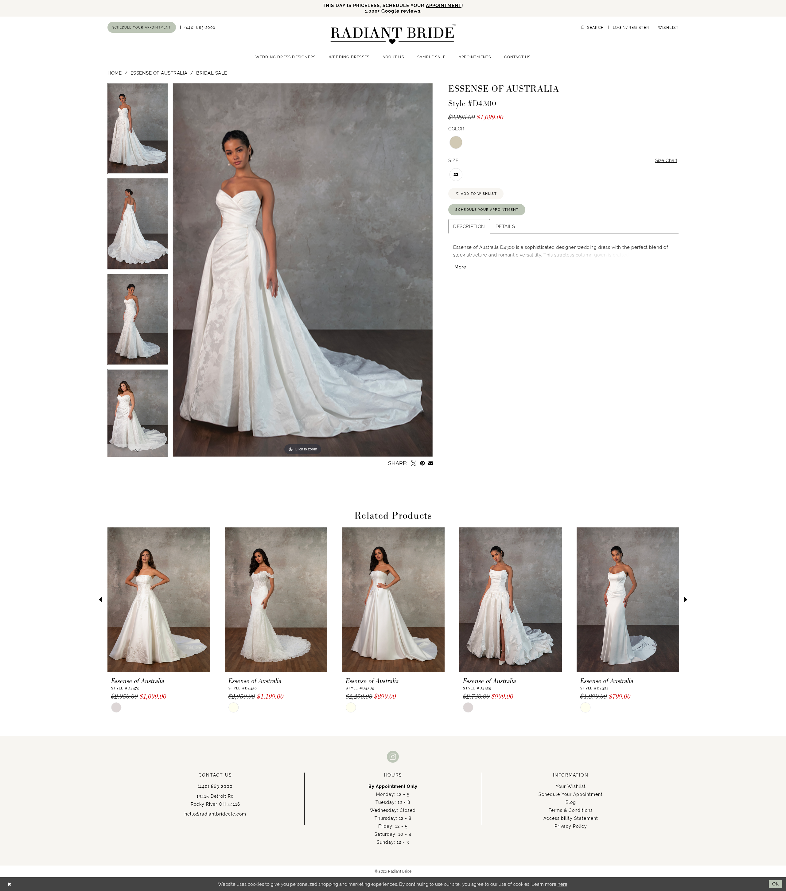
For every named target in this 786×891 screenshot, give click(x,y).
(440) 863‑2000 (215, 786)
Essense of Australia (159, 72)
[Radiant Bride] (393, 34)
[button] (631, 27)
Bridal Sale (211, 72)
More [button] (460, 266)
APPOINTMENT (443, 5)
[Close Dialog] (9, 884)
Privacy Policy (570, 826)
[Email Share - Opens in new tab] (430, 463)
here (562, 884)
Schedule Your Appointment (487, 209)
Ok (775, 883)
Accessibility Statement (570, 818)
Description (469, 226)
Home (114, 72)
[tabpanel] (137, 130)
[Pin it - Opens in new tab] (422, 463)
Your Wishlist (571, 786)
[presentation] (158, 600)
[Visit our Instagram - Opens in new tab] (393, 756)
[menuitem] (141, 27)
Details (505, 226)
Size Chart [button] (666, 160)
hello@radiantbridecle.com (215, 814)
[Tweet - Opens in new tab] (413, 463)
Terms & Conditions (571, 810)
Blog (571, 802)
